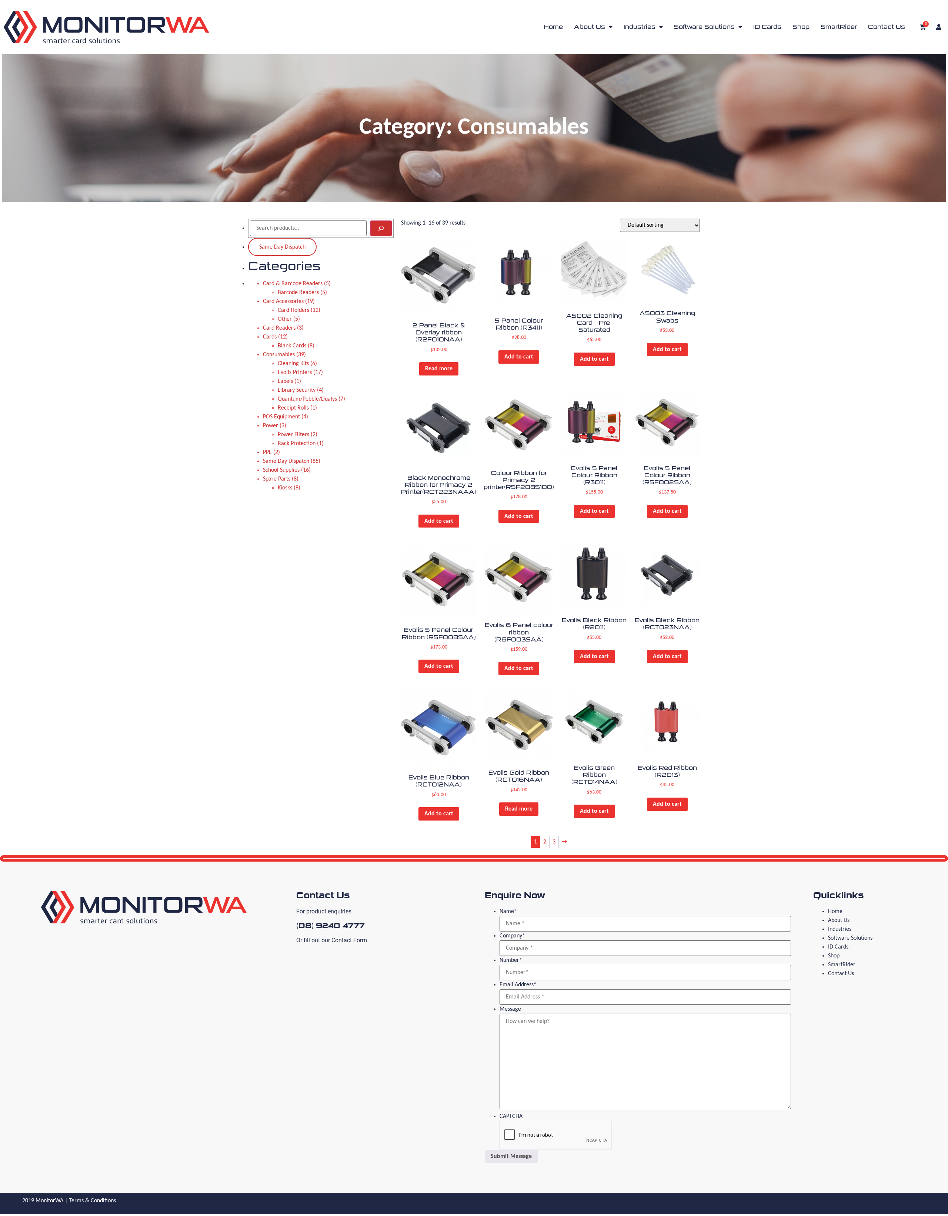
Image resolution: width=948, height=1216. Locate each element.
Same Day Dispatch (282, 247)
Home (553, 26)
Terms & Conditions (92, 1201)
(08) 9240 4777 (330, 925)
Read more (439, 369)
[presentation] (556, 1135)
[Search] (381, 228)
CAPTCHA (511, 1116)
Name (508, 911)
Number (511, 960)
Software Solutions (704, 26)
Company (512, 936)
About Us (589, 26)
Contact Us (886, 26)
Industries (639, 26)
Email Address (518, 985)
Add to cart (518, 357)
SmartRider (839, 26)
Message (510, 1009)
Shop (801, 26)
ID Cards (767, 26)
